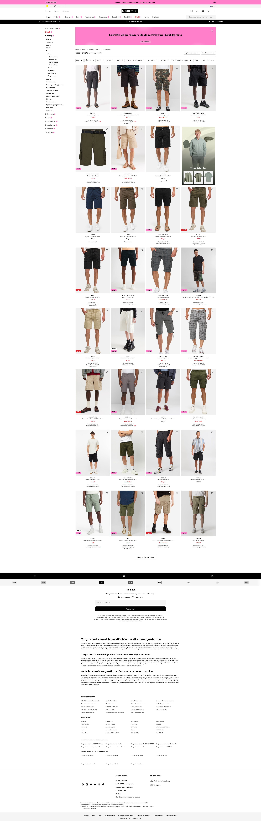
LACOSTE (134, 727)
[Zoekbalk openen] (187, 17)
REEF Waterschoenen (87, 712)
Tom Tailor (134, 724)
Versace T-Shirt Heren (87, 707)
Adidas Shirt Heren (111, 701)
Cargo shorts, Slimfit (112, 764)
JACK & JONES (110, 724)
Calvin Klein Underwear (163, 727)
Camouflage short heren (163, 707)
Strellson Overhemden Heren (165, 701)
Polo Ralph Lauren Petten (89, 709)
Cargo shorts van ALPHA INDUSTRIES (142, 744)
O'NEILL (158, 724)
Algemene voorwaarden (125, 815)
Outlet (50, 6)
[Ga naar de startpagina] (92, 776)
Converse (84, 721)
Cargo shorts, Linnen (137, 764)
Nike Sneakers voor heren (88, 704)
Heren (56, 11)
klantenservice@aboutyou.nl (129, 619)
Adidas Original (110, 727)
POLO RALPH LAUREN (112, 733)
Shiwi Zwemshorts (136, 707)
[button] (192, 53)
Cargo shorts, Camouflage (89, 764)
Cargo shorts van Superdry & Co (91, 747)
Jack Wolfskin (85, 724)
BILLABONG (159, 733)
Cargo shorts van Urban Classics (116, 747)
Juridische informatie (143, 815)
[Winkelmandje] (214, 11)
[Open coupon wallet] (191, 11)
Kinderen (65, 11)
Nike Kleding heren (111, 704)
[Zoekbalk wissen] (214, 17)
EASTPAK (84, 727)
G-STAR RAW (160, 721)
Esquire (133, 730)
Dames (48, 11)
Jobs (99, 815)
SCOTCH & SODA (111, 730)
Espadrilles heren (136, 701)
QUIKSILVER (134, 733)
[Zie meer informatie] (92, 123)
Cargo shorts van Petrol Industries (166, 744)
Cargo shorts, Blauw (87, 755)
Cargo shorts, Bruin (137, 755)
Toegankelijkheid (158, 815)
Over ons (86, 815)
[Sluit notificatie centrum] (203, 11)
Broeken (91, 49)
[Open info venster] (214, 2)
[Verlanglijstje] (209, 11)
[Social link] (83, 784)
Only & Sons (134, 721)
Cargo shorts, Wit (161, 755)
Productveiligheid (171, 815)
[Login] (197, 11)
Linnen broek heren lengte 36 (115, 712)
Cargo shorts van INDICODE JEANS (91, 744)
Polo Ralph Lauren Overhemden (90, 701)
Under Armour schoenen (138, 704)
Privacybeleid (117, 617)
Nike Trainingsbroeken (137, 712)
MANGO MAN (160, 730)
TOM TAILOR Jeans (112, 707)
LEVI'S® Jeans (110, 709)
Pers (93, 815)
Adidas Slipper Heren (162, 704)
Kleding (84, 49)
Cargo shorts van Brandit (113, 744)
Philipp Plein (84, 733)
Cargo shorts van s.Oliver (138, 747)
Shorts (98, 49)
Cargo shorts (107, 49)
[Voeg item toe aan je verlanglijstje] (106, 68)
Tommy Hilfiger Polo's (137, 709)
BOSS (82, 730)
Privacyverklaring (110, 815)
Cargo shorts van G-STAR (164, 747)
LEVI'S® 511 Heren (161, 709)
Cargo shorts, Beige (112, 755)
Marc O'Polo (109, 721)
